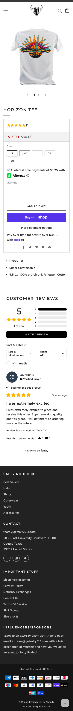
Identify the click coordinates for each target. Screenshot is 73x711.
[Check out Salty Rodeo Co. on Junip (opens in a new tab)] (44, 450)
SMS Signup (11, 610)
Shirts (7, 494)
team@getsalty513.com (19, 531)
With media (20, 363)
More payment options (36, 227)
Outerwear (10, 500)
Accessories (11, 512)
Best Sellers (11, 482)
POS (21, 702)
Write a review (36, 334)
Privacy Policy (13, 585)
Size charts (10, 616)
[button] (18, 125)
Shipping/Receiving (16, 579)
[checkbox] (20, 363)
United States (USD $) (35, 669)
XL (49, 153)
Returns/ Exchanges (17, 591)
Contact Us (10, 598)
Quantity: (12, 182)
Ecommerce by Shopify (41, 702)
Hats (6, 488)
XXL (12, 161)
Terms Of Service (15, 604)
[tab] (34, 95)
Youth (7, 506)
